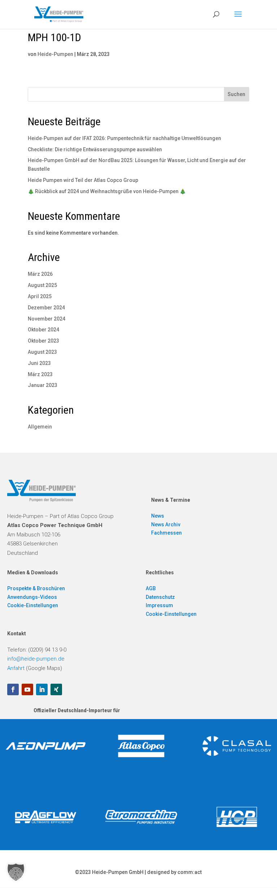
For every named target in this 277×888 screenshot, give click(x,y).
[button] (16, 872)
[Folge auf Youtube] (27, 689)
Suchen (236, 94)
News (157, 516)
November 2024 (46, 319)
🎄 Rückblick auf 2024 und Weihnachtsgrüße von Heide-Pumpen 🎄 (107, 191)
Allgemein (40, 427)
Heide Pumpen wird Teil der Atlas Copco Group (83, 180)
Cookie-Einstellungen (32, 605)
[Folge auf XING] (56, 689)
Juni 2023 (39, 363)
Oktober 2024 (43, 329)
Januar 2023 (42, 385)
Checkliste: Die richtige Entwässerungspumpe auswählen (95, 149)
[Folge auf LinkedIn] (42, 689)
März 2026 (40, 274)
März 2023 (40, 374)
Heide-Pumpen (55, 54)
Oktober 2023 (43, 341)
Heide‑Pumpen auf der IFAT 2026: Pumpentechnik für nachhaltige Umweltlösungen (124, 138)
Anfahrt (16, 668)
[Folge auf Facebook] (13, 689)
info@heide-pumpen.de (36, 659)
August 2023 (42, 352)
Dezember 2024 (46, 307)
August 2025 (42, 285)
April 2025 (40, 296)
